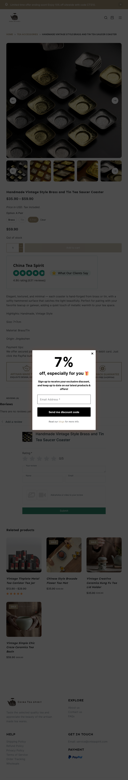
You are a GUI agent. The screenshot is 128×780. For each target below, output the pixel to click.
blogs (61, 421)
